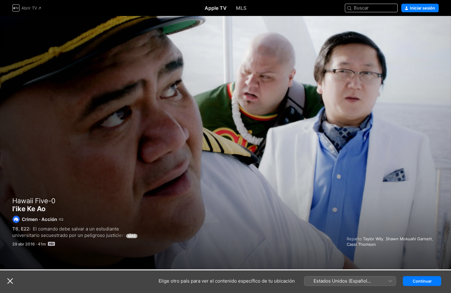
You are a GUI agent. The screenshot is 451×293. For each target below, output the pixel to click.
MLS (241, 8)
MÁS (132, 236)
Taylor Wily (373, 238)
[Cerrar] (10, 281)
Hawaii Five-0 (34, 201)
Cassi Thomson (361, 244)
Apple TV (216, 8)
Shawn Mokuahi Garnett (409, 238)
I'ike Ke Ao (225, 142)
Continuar (422, 281)
